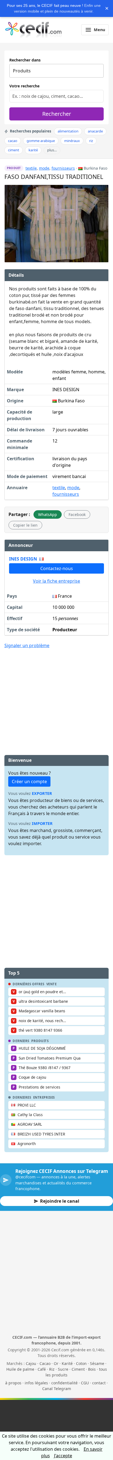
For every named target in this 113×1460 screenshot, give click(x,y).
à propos (13, 1382)
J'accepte (63, 1456)
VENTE (51, 984)
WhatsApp (47, 514)
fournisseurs (63, 168)
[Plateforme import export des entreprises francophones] (33, 30)
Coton (81, 1363)
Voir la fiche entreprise (56, 581)
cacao (12, 140)
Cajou (31, 1363)
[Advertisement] (56, 693)
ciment (13, 150)
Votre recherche (24, 86)
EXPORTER (42, 793)
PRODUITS (40, 1041)
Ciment (78, 1369)
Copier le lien (25, 525)
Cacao (44, 1363)
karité (33, 150)
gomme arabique (41, 140)
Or (56, 1363)
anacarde (95, 131)
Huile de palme (20, 1369)
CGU (85, 1382)
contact (99, 1382)
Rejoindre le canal (59, 1201)
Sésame (97, 1363)
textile (31, 168)
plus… (52, 150)
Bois (92, 1369)
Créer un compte (29, 781)
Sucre (63, 1369)
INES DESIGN (23, 559)
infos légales (36, 1382)
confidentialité (64, 1382)
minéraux (72, 140)
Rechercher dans (25, 60)
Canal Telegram (56, 1388)
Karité (67, 1363)
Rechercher (56, 113)
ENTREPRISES (44, 1097)
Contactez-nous (56, 568)
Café (42, 1369)
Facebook (77, 514)
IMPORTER (42, 823)
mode (44, 168)
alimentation (68, 131)
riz (91, 140)
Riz (52, 1369)
